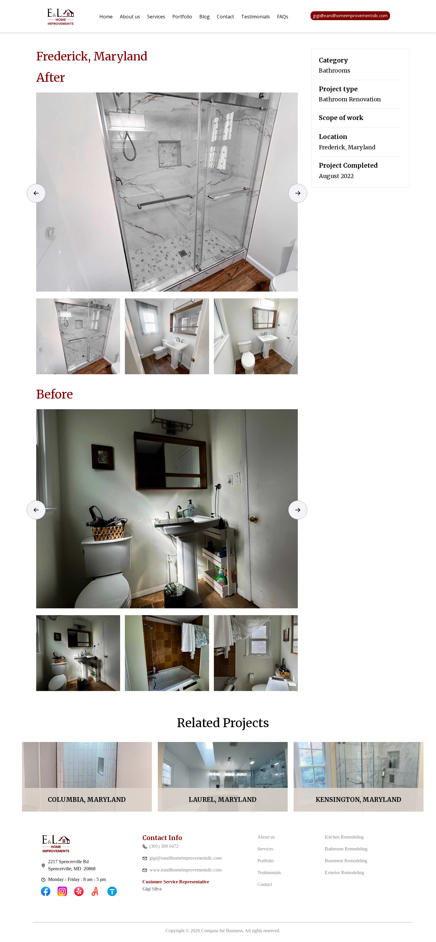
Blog (204, 16)
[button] (156, 16)
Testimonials (255, 16)
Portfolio (182, 16)
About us (130, 16)
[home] (60, 16)
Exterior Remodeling (344, 872)
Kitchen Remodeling (344, 836)
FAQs (282, 16)
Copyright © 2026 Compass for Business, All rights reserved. (223, 930)
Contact (225, 16)
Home (106, 16)
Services (156, 16)
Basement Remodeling (346, 860)
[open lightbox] (167, 192)
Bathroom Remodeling (346, 848)
